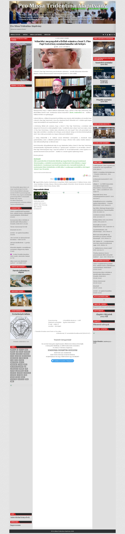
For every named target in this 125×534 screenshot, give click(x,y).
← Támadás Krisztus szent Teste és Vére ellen (47, 331)
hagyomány (72, 182)
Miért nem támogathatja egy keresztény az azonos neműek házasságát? (102, 236)
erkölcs (12, 354)
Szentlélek (13, 373)
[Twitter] (103, 35)
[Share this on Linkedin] (73, 179)
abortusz (13, 349)
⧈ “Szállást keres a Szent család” (102, 248)
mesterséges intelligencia (17, 366)
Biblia (42, 182)
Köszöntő (13, 230)
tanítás (36, 186)
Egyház (46, 182)
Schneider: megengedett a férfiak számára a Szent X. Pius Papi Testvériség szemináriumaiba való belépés (62, 42)
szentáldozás (27, 373)
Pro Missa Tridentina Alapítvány (25, 26)
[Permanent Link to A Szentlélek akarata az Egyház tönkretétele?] (70, 255)
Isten (89, 182)
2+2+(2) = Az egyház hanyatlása (19, 232)
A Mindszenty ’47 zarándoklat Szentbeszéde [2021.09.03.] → (73, 333)
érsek (27, 379)
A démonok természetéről (101, 179)
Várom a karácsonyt (16, 226)
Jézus (35, 184)
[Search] (114, 35)
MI (25, 366)
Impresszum (47, 34)
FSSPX (58, 38)
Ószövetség (13, 379)
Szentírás (81, 184)
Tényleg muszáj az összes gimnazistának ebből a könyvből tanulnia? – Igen (102, 255)
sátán (25, 375)
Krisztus (46, 184)
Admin (56, 46)
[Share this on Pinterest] (61, 179)
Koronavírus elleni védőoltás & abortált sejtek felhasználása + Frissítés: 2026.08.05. (19, 222)
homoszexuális (14, 358)
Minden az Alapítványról (36, 34)
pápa (26, 368)
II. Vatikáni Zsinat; (82, 182)
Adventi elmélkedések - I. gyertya (20, 242)
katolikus (40, 184)
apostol (21, 349)
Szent (76, 184)
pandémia (22, 368)
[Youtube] (107, 35)
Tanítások (25, 34)
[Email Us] (109, 35)
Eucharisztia (53, 182)
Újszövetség (47, 186)
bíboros (13, 352)
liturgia (51, 184)
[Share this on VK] (67, 179)
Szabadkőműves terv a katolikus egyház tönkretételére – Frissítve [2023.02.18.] (103, 203)
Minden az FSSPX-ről (15, 34)
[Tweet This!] (56, 179)
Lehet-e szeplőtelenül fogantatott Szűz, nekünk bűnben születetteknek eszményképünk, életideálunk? (21, 213)
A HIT (79, 320)
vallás (58, 186)
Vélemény (67, 38)
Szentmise (88, 184)
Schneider (71, 184)
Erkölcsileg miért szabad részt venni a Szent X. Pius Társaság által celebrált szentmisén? (40, 204)
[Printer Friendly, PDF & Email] (86, 175)
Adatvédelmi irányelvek (20, 517)
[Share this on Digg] (70, 179)
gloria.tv (62, 38)
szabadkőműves (19, 371)
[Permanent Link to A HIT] (84, 255)
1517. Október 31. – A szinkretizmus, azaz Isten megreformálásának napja (103, 243)
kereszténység (14, 362)
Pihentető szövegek (101, 324)
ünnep (54, 186)
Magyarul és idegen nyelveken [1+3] (103, 307)
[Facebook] (105, 35)
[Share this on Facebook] (58, 179)
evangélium (60, 182)
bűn (17, 352)
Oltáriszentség (58, 184)
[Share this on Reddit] (64, 179)
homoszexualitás (26, 356)
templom (40, 186)
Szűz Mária (19, 375)
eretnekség (27, 352)
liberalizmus (14, 364)
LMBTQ (25, 364)
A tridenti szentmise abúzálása (102, 215)
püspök (65, 184)
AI (17, 349)
